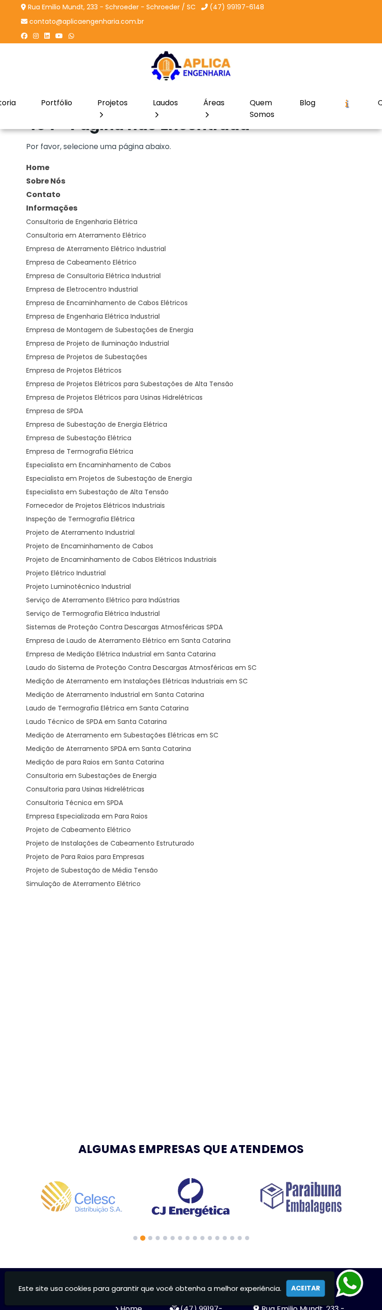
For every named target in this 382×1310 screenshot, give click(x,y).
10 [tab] (202, 1238)
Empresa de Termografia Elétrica (79, 451)
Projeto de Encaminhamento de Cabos (89, 546)
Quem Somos (262, 108)
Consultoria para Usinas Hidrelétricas (85, 789)
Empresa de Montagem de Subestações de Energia (109, 329)
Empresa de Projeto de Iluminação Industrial (97, 343)
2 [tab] (143, 1238)
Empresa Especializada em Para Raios (87, 816)
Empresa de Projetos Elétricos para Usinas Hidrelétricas (114, 397)
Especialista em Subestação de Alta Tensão (97, 492)
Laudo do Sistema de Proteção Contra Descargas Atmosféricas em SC (141, 667)
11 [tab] (210, 1238)
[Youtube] (59, 36)
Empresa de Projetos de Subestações (86, 357)
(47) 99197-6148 (237, 7)
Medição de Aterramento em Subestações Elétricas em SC (122, 735)
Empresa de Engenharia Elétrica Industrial (93, 316)
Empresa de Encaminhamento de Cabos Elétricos (107, 302)
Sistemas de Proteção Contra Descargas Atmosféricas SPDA (124, 627)
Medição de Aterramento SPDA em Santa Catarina (108, 748)
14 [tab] (232, 1238)
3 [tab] (150, 1238)
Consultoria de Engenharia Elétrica (81, 221)
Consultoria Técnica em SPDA (74, 802)
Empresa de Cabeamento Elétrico (81, 262)
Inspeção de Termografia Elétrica (80, 519)
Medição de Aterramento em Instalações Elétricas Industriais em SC (137, 681)
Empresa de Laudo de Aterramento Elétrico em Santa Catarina (128, 640)
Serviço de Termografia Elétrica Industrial (93, 613)
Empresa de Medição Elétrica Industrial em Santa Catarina (121, 654)
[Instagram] (36, 36)
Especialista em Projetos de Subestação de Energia (109, 478)
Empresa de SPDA (54, 411)
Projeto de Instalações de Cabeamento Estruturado (110, 843)
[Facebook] (24, 36)
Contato (43, 194)
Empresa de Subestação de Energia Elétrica (96, 424)
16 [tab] (247, 1238)
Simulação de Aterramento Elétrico (83, 883)
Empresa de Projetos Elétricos (74, 370)
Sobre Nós (45, 181)
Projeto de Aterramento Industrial (80, 532)
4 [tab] (158, 1238)
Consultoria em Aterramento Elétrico (86, 235)
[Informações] (346, 103)
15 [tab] (240, 1238)
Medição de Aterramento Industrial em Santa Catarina (115, 694)
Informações (51, 208)
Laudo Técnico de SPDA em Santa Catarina (96, 721)
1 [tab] (135, 1238)
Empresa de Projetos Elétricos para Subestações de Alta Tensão (129, 384)
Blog (307, 102)
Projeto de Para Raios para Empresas (85, 856)
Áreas (214, 102)
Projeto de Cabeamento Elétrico (78, 829)
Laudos (165, 102)
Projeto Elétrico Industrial (66, 573)
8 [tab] (187, 1238)
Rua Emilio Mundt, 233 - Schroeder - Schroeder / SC (112, 7)
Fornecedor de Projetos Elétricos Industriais (95, 505)
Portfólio (56, 102)
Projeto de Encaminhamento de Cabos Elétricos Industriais (121, 559)
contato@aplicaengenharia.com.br (86, 21)
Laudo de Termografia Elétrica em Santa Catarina (107, 708)
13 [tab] (225, 1238)
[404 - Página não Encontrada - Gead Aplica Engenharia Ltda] (191, 65)
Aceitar (305, 1288)
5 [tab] (165, 1238)
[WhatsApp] (71, 36)
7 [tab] (180, 1238)
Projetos (112, 102)
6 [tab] (173, 1238)
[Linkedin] (47, 36)
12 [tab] (217, 1238)
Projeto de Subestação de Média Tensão (92, 870)
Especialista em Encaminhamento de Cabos (98, 465)
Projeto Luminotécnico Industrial (78, 586)
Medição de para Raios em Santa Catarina (95, 762)
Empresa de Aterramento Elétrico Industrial (96, 248)
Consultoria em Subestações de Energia (91, 775)
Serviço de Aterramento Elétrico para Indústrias (103, 600)
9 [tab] (195, 1238)
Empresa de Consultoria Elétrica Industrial (93, 275)
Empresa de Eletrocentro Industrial (82, 289)
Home (37, 167)
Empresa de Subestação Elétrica (78, 438)
